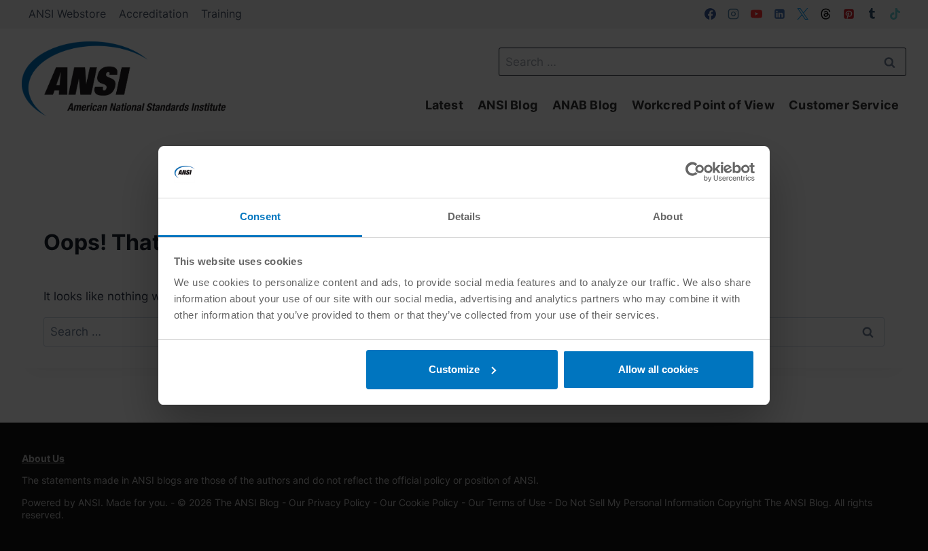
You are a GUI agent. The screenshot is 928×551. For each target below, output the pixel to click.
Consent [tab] (260, 216)
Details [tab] (464, 216)
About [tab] (668, 216)
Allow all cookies (658, 369)
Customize (454, 369)
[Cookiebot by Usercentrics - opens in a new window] (695, 172)
